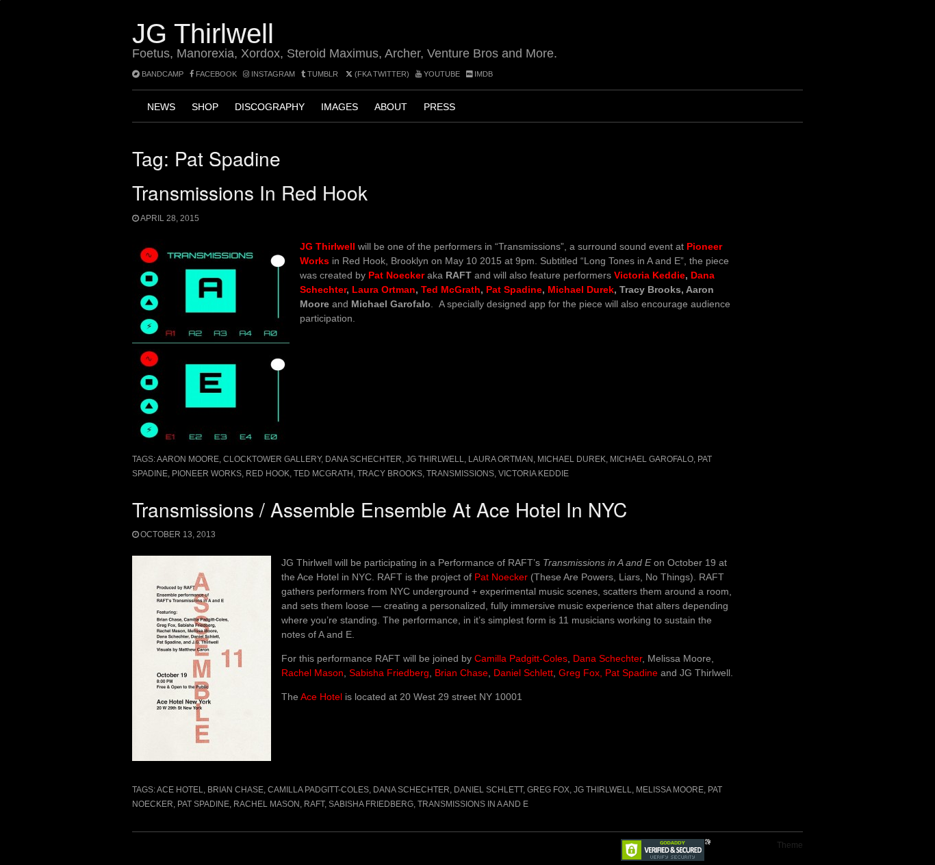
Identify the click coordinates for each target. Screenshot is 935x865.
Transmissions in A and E (473, 804)
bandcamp (161, 74)
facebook (215, 74)
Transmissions (460, 473)
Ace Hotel (321, 696)
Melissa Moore (670, 790)
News (161, 106)
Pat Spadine (514, 289)
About (390, 106)
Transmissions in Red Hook (250, 192)
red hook (268, 473)
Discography (270, 106)
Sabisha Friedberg (389, 672)
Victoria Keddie (649, 275)
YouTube (441, 74)
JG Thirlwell (203, 33)
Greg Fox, (580, 672)
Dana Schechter (363, 459)
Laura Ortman (383, 289)
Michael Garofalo (651, 459)
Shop (205, 106)
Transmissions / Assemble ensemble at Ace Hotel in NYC (379, 509)
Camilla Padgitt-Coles (520, 658)
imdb (482, 74)
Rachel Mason (312, 672)
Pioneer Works (207, 473)
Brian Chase (461, 672)
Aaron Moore (188, 459)
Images (339, 106)
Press (439, 106)
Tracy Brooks (389, 473)
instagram (272, 74)
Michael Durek (581, 289)
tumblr (322, 74)
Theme (790, 845)
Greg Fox (548, 790)
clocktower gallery (272, 459)
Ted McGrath (451, 289)
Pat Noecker (501, 576)
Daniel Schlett (523, 672)
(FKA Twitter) (381, 74)
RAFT (314, 804)
